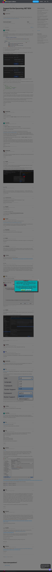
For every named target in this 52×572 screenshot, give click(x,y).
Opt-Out (32, 288)
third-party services (20, 287)
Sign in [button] (45, 1)
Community (41, 1)
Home (4, 1)
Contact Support (35, 1)
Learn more (27, 284)
